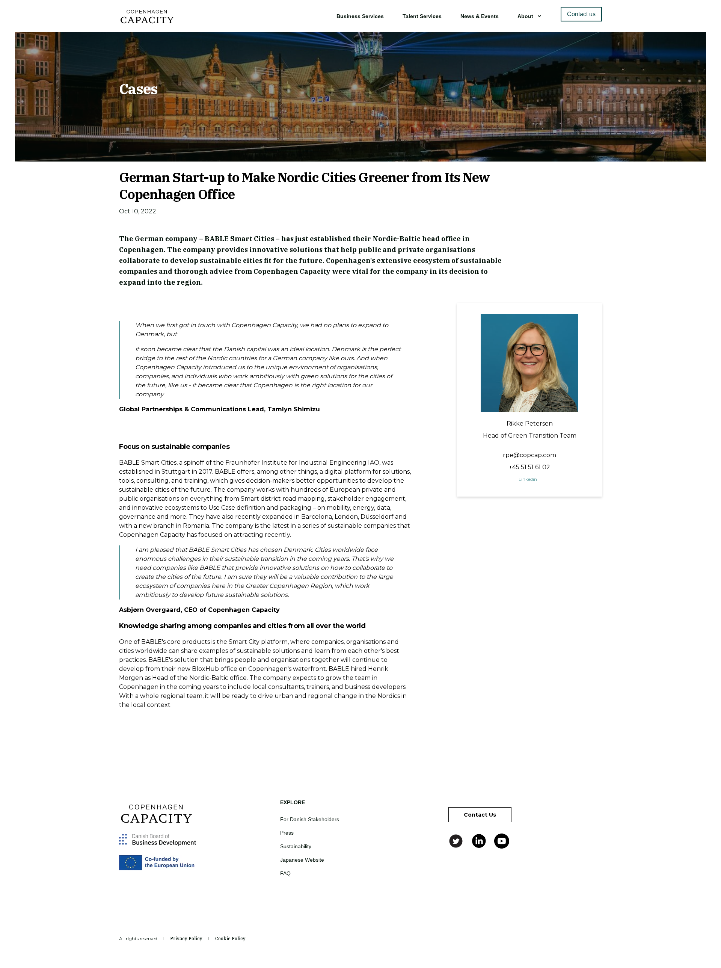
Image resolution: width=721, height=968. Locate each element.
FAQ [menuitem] (285, 873)
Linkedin (528, 479)
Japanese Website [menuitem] (302, 860)
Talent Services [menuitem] (422, 16)
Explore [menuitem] (292, 802)
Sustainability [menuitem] (295, 846)
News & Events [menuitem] (479, 16)
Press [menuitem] (287, 833)
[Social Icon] (456, 841)
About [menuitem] (525, 16)
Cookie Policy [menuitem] (230, 938)
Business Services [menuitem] (360, 16)
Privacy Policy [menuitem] (186, 938)
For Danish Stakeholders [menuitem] (309, 819)
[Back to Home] (147, 21)
